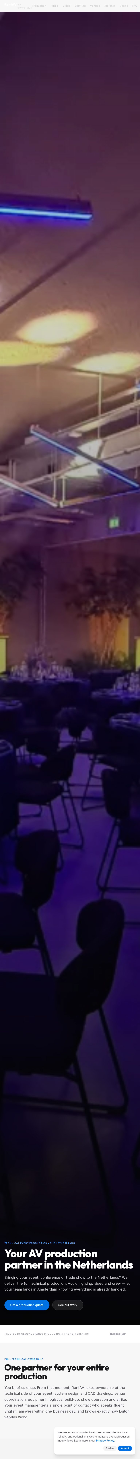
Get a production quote (27, 1305)
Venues (95, 5)
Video (67, 5)
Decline (110, 1448)
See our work (67, 1305)
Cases (124, 5)
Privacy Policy (105, 1440)
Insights (109, 5)
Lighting (80, 5)
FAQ (134, 5)
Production (39, 5)
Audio (54, 5)
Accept (125, 1448)
